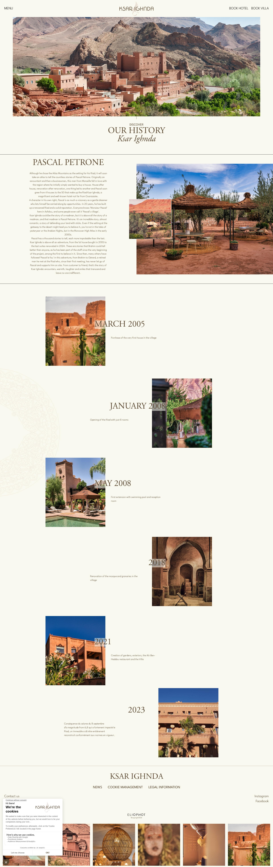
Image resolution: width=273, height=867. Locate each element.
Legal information (164, 787)
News (97, 787)
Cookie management (125, 787)
